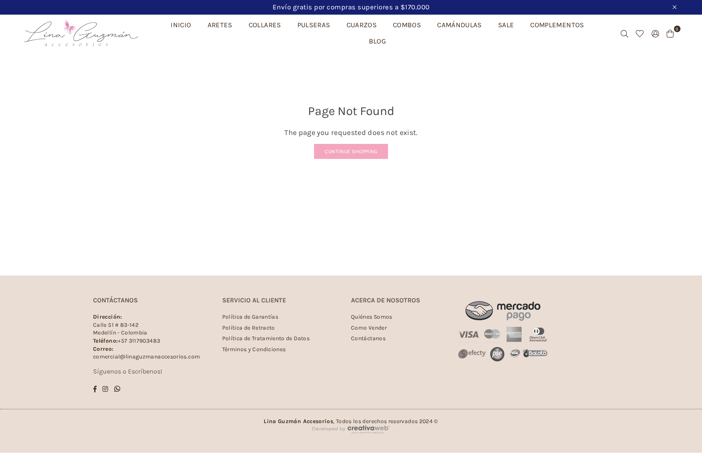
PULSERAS (313, 25)
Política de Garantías (250, 316)
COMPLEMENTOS (557, 25)
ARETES (220, 25)
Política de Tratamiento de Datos (266, 338)
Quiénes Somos (371, 316)
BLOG (377, 41)
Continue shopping (351, 151)
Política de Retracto (248, 327)
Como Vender (369, 327)
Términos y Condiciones (254, 349)
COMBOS (407, 25)
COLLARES (265, 25)
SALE (506, 25)
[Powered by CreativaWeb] (351, 440)
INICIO (181, 25)
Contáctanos (368, 338)
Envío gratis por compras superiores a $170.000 (351, 7)
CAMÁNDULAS (459, 25)
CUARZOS (362, 25)
